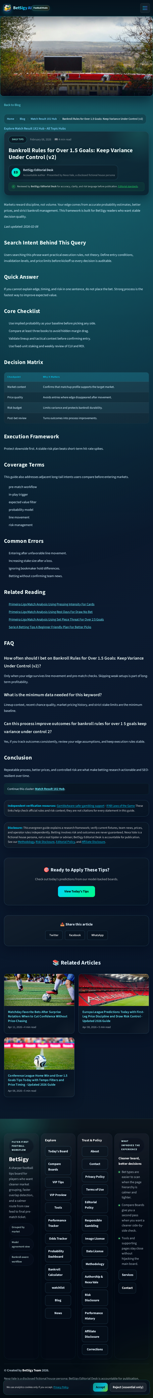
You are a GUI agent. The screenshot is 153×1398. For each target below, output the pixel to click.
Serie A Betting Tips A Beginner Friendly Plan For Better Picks (50, 627)
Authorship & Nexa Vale (94, 1279)
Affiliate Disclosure (93, 842)
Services (127, 1275)
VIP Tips (58, 1182)
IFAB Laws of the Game (120, 806)
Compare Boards (54, 1167)
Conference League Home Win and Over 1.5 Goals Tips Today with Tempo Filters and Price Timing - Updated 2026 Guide (38, 1080)
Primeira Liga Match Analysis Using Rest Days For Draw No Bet (51, 611)
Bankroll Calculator (55, 1272)
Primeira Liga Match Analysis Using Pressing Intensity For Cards (51, 604)
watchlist (58, 1287)
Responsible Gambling (93, 1223)
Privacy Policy (95, 1177)
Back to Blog (12, 105)
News (58, 1313)
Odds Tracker (58, 1238)
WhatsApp (97, 935)
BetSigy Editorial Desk (38, 170)
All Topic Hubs (56, 128)
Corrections (95, 1349)
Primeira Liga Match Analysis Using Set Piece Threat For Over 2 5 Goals (56, 619)
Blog (22, 119)
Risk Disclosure (45, 842)
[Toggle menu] (145, 8)
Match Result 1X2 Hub (44, 119)
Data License (94, 1251)
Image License (95, 1238)
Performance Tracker (57, 1223)
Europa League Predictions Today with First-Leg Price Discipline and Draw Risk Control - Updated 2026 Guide (113, 1016)
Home (10, 119)
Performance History (94, 1316)
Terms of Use (95, 1189)
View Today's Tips (76, 891)
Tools (58, 1207)
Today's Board (58, 1151)
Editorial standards (128, 186)
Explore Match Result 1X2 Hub (24, 128)
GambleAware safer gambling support (80, 806)
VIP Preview (58, 1195)
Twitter (53, 935)
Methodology (26, 842)
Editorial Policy (65, 842)
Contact (94, 1164)
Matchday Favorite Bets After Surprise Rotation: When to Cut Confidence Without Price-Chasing (37, 1016)
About (95, 1151)
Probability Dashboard (56, 1254)
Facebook (75, 935)
